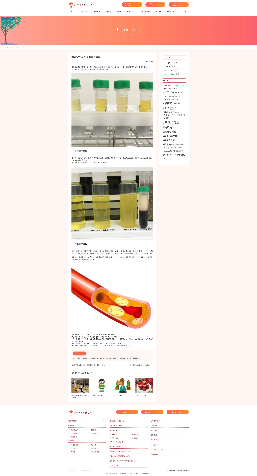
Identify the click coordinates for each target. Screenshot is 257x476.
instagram (154, 444)
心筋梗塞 (101, 358)
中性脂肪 (77, 358)
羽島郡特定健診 (97, 395)
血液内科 (93, 430)
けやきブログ (171, 12)
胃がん (181, 144)
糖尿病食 (168, 144)
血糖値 (170, 151)
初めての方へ (84, 12)
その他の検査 (95, 452)
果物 (178, 112)
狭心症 (109, 358)
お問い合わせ (114, 465)
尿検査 (73, 452)
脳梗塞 (123, 358)
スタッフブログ (170, 70)
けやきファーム (170, 63)
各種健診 (119, 12)
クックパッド (155, 440)
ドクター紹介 (131, 12)
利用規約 (142, 473)
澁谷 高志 (135, 438)
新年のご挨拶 (118, 395)
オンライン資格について (118, 446)
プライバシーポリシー (85, 470)
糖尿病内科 (170, 132)
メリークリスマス (140, 395)
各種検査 (108, 12)
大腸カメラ (175, 99)
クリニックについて (116, 442)
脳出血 (116, 358)
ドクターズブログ (170, 74)
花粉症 (165, 151)
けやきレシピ (169, 67)
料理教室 (170, 108)
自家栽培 (180, 148)
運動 (181, 151)
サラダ (165, 88)
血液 (129, 358)
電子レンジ (173, 155)
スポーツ (171, 88)
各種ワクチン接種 (116, 425)
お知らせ (183, 12)
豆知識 (176, 151)
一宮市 (165, 96)
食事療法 (181, 154)
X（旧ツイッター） (157, 449)
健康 (170, 96)
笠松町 (166, 118)
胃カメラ (173, 148)
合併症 (93, 358)
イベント (172, 85)
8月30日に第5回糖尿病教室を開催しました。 (80, 396)
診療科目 (97, 12)
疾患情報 (154, 435)
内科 (180, 96)
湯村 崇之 (115, 438)
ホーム (73, 12)
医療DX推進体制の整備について (120, 451)
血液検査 (93, 448)
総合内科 (74, 437)
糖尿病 (168, 127)
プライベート (171, 92)
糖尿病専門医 (170, 136)
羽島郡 (176, 144)
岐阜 (175, 103)
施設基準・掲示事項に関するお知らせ (122, 461)
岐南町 (168, 103)
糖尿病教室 (169, 140)
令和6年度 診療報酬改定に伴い (120, 456)
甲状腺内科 (179, 115)
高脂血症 (137, 358)
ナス (176, 88)
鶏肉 (165, 158)
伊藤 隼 (114, 435)
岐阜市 (180, 103)
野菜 (166, 154)
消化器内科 (167, 115)
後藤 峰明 (135, 435)
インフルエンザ (181, 85)
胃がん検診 (167, 148)
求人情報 (158, 12)
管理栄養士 (172, 122)
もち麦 (165, 85)
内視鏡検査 (74, 445)
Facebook (154, 454)
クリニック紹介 (145, 12)
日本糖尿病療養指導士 (170, 112)
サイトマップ (71, 470)
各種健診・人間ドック (117, 421)
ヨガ (182, 92)
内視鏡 (166, 99)
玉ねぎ (173, 115)
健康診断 (86, 358)
